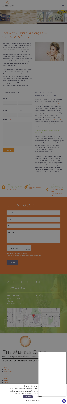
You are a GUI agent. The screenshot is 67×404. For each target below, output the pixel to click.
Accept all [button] (28, 396)
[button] (33, 401)
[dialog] (33, 394)
